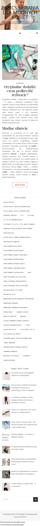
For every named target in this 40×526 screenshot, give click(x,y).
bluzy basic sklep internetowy (17, 211)
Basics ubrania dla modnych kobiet (20, 12)
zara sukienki (9, 360)
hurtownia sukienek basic (14, 268)
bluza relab (9, 202)
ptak (28, 325)
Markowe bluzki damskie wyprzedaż (19, 299)
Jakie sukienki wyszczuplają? (16, 285)
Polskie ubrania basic (13, 325)
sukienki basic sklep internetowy (18, 338)
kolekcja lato (10, 294)
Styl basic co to (27, 329)
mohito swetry (10, 316)
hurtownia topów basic (14, 272)
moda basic (8, 312)
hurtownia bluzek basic (14, 250)
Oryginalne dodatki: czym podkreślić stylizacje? (20, 90)
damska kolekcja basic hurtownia (18, 228)
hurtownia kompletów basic (16, 255)
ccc (22, 215)
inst (29, 272)
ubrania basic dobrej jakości (16, 347)
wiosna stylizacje (11, 356)
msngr (23, 316)
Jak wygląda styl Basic (13, 290)
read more (20, 185)
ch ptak (31, 215)
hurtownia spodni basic (14, 259)
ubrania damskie (10, 351)
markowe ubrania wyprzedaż (16, 307)
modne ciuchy (22, 312)
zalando (26, 356)
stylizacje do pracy (12, 334)
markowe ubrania (11, 303)
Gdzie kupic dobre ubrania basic (17, 237)
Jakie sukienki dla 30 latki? (15, 277)
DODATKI (20, 83)
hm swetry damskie (12, 241)
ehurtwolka (9, 233)
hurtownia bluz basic (13, 246)
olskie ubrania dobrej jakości (16, 321)
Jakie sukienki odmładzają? (15, 281)
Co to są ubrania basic (13, 220)
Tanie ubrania (9, 342)
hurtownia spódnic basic (14, 263)
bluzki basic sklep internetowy (17, 206)
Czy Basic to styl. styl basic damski (19, 224)
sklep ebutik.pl (10, 329)
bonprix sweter (10, 215)
